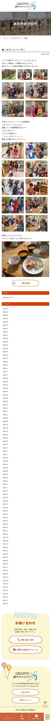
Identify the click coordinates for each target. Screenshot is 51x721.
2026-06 (5, 312)
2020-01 (5, 564)
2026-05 (5, 315)
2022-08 (5, 461)
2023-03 (5, 438)
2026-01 (5, 328)
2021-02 (5, 521)
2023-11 (5, 411)
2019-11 (5, 567)
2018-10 (5, 604)
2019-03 (5, 587)
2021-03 (5, 517)
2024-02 (5, 401)
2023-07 (5, 425)
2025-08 (5, 342)
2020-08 (5, 541)
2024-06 (5, 388)
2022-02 (5, 481)
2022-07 (5, 464)
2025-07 (5, 345)
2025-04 (5, 355)
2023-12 (5, 408)
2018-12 (5, 597)
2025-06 (5, 348)
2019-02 (5, 590)
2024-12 (5, 368)
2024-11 (5, 372)
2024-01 (5, 405)
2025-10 (5, 335)
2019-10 (5, 570)
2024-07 (5, 385)
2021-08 (5, 501)
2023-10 (5, 415)
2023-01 (5, 444)
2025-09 (5, 338)
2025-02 (5, 362)
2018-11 (5, 600)
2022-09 (5, 458)
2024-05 (5, 391)
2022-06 (5, 468)
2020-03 (5, 557)
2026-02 (5, 325)
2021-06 (5, 507)
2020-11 (5, 531)
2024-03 (5, 398)
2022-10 (5, 454)
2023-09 (5, 418)
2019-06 (5, 580)
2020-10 (5, 534)
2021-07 (5, 504)
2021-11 (5, 491)
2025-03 (5, 358)
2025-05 (5, 352)
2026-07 (5, 309)
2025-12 (5, 332)
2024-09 (5, 378)
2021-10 (5, 494)
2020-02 (5, 560)
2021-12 (5, 488)
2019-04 (5, 584)
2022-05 (5, 471)
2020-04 (5, 554)
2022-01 (5, 484)
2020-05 (5, 551)
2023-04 (5, 434)
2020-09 (5, 537)
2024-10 (5, 375)
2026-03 (5, 322)
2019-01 (5, 594)
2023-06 (5, 428)
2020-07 (5, 544)
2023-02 (5, 441)
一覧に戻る (25, 283)
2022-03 (5, 478)
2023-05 (5, 431)
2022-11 (5, 451)
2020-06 (5, 547)
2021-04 (5, 514)
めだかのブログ (8, 297)
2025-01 (5, 365)
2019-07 (5, 577)
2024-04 (5, 395)
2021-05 (5, 511)
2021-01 (5, 524)
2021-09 (5, 497)
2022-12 (5, 448)
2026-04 (5, 318)
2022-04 (5, 474)
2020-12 (5, 527)
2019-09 (5, 574)
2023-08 (5, 421)
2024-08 (5, 381)
